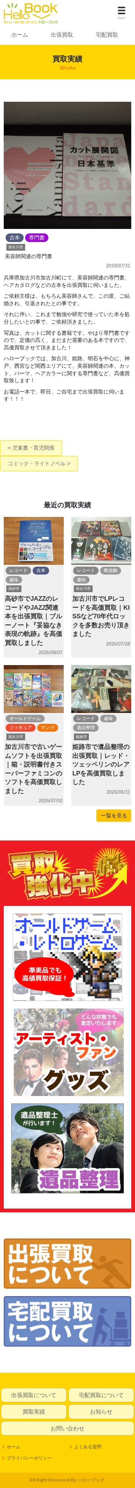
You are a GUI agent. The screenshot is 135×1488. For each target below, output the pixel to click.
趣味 (13, 579)
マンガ (47, 727)
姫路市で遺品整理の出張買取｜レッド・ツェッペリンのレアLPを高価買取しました (101, 764)
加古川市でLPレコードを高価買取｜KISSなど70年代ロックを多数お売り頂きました (101, 616)
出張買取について (33, 1395)
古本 (40, 570)
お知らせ (101, 1411)
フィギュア (20, 727)
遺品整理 (86, 727)
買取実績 (33, 1411)
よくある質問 (87, 1446)
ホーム (19, 34)
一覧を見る (114, 815)
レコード (18, 570)
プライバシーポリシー (29, 1458)
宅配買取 (107, 34)
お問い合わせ (67, 1428)
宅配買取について (101, 1395)
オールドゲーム (25, 718)
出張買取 (62, 34)
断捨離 (110, 570)
